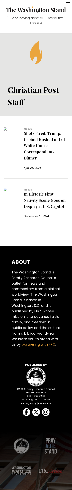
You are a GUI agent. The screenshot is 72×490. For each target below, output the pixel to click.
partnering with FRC (38, 344)
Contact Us (44, 403)
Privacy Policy (28, 403)
